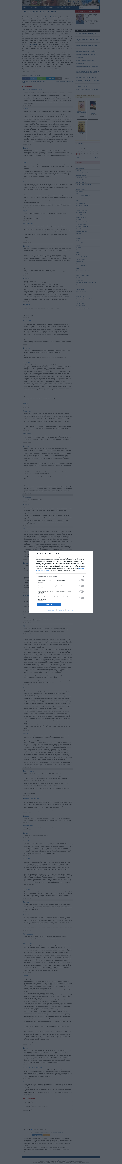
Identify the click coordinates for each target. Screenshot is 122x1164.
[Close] (89, 554)
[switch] (81, 580)
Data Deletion (51, 610)
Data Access (61, 610)
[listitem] (61, 576)
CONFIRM (49, 604)
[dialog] (61, 582)
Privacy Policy (70, 610)
